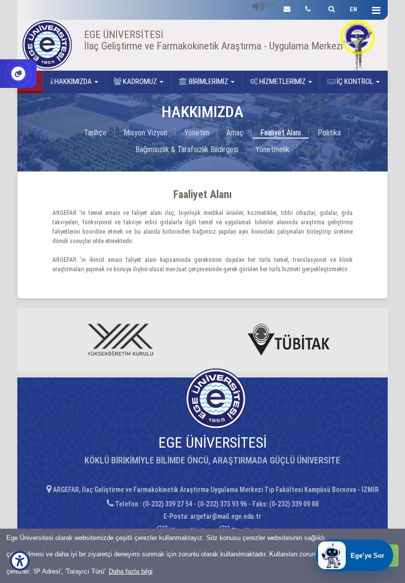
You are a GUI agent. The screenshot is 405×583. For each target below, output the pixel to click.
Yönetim (196, 132)
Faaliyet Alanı (280, 132)
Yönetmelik (272, 149)
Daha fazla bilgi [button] (131, 571)
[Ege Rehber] (308, 7)
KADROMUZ (140, 81)
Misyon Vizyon (145, 132)
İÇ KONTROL (355, 81)
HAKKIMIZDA (73, 81)
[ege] (287, 7)
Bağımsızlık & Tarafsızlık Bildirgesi (187, 149)
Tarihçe (95, 132)
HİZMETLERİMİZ (282, 81)
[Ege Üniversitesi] (330, 7)
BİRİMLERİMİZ (208, 81)
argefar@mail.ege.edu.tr (225, 516)
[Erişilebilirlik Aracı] (20, 561)
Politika (329, 132)
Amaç (234, 132)
